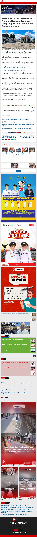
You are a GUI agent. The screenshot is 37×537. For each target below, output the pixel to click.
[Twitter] (12, 132)
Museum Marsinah (14, 119)
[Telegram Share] (12, 139)
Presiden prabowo (26, 119)
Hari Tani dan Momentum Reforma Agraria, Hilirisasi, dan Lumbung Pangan (14, 514)
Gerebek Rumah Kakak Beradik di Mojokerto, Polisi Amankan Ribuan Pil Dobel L (27, 136)
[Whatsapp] (14, 139)
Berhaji (11, 532)
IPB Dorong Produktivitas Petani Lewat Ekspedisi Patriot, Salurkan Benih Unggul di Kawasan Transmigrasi (17, 512)
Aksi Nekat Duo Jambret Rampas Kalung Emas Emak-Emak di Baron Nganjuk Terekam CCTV (18, 122)
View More (18, 170)
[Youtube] (19, 132)
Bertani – (14, 532)
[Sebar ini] (3, 139)
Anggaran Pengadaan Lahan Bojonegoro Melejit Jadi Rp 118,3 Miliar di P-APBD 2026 (32, 155)
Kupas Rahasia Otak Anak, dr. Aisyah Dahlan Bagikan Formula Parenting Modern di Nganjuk (18, 126)
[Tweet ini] (6, 139)
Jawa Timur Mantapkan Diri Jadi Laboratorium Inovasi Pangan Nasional (13, 505)
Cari (1, 354)
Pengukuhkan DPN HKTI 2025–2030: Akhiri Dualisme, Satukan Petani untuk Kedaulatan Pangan (17, 507)
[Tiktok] (21, 132)
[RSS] (24, 132)
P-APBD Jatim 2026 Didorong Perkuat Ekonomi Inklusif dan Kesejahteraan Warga (25, 155)
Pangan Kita (25, 532)
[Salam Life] (14, 132)
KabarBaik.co (4, 51)
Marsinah (7, 119)
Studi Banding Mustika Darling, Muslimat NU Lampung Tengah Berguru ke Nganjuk (16, 128)
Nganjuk (19, 119)
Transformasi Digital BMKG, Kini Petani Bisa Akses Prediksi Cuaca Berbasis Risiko (15, 509)
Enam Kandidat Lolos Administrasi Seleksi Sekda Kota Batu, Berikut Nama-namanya (9, 136)
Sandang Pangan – (19, 532)
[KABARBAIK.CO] (5, 1)
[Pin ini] (9, 139)
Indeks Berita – (15, 527)
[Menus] (35, 1)
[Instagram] (16, 132)
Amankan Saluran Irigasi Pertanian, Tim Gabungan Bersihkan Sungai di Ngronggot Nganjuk (18, 129)
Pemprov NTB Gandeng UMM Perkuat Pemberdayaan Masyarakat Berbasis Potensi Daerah (5, 155)
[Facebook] (9, 132)
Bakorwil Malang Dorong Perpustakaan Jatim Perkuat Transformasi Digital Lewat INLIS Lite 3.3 (12, 155)
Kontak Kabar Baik (21, 527)
